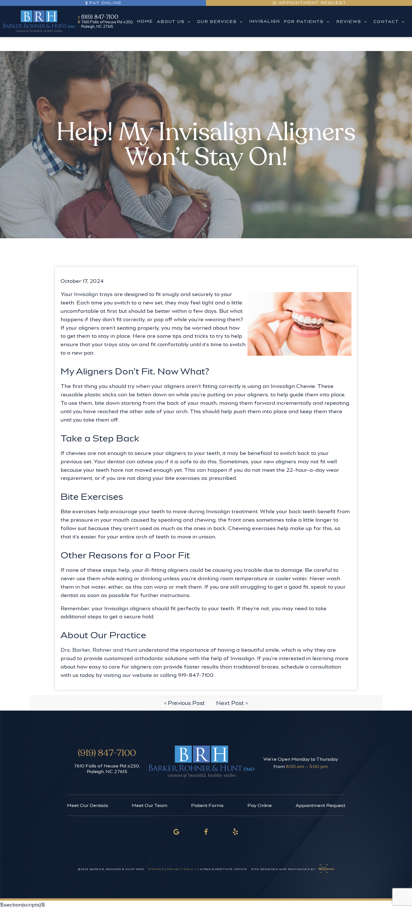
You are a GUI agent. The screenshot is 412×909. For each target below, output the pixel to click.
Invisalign (264, 21)
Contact (386, 21)
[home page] (39, 21)
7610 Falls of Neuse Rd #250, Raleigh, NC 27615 (107, 768)
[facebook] (206, 832)
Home (145, 21)
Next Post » (232, 703)
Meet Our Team (149, 805)
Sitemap (156, 869)
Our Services (217, 21)
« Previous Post (184, 703)
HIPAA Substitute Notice (224, 869)
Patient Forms (207, 805)
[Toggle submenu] (189, 21)
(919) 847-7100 (99, 17)
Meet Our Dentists (87, 805)
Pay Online (105, 3)
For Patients (304, 21)
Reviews (348, 21)
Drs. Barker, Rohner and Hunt (99, 650)
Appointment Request (311, 3)
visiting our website (127, 675)
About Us (171, 21)
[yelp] (235, 832)
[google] (176, 832)
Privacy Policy (181, 869)
